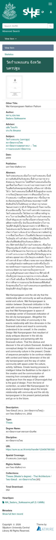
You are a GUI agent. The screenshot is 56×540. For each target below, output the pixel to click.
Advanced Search (11, 31)
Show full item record (12, 513)
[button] (42, 11)
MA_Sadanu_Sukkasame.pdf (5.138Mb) (25, 502)
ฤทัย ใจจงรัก (12, 127)
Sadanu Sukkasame (16, 118)
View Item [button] (10, 38)
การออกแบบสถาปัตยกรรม (18, 148)
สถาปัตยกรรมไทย (14, 142)
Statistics (9, 54)
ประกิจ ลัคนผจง (13, 130)
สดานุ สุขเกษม (13, 115)
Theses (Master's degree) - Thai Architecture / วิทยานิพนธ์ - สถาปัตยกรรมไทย (28, 478)
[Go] (50, 26)
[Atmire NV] (45, 527)
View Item (9, 47)
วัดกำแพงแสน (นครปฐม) (18, 139)
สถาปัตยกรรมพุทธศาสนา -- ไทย (21, 145)
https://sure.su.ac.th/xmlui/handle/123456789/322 (30, 449)
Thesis (9, 422)
